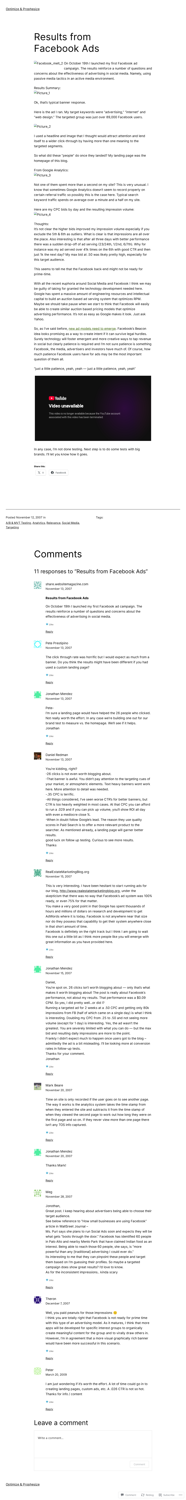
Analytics (39, 523)
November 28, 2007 (59, 1196)
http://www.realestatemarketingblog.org (90, 891)
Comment (139, 1464)
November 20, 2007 (59, 1090)
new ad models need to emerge (92, 328)
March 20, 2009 (56, 1374)
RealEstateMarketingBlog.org (67, 872)
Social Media (70, 523)
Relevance (53, 523)
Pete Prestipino (57, 643)
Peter (50, 1370)
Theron (51, 1299)
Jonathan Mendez (59, 694)
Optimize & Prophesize (23, 9)
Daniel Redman (57, 755)
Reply (49, 631)
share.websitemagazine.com (67, 584)
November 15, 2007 (59, 876)
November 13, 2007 (59, 588)
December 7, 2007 (58, 1303)
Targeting (12, 527)
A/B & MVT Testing (18, 523)
